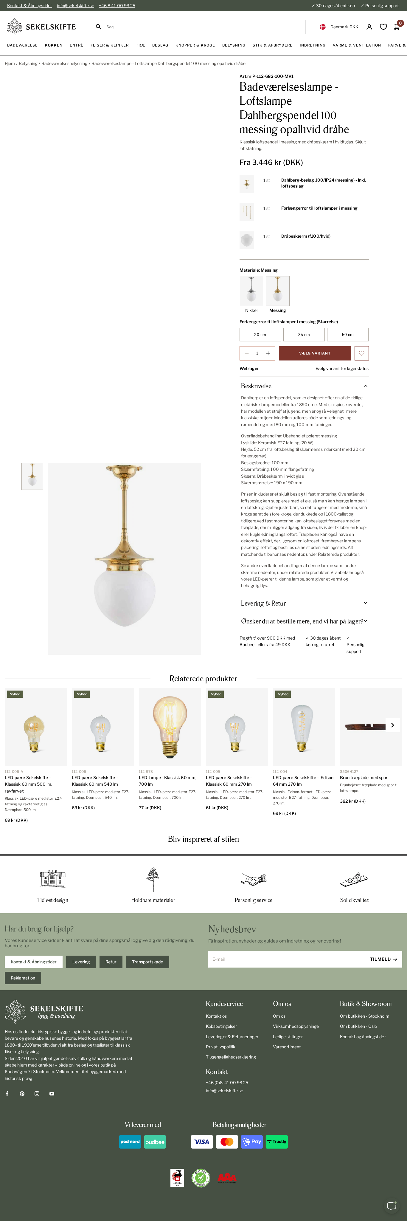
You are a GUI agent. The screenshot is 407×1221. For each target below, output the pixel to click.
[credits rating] (227, 1178)
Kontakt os (216, 1016)
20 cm (260, 334)
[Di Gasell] (177, 1178)
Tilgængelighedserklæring (231, 1056)
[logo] (41, 26)
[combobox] (203, 27)
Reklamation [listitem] (23, 977)
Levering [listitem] (81, 961)
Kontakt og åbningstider (363, 1036)
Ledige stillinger (288, 1036)
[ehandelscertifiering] (200, 1178)
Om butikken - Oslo (358, 1026)
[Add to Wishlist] (362, 353)
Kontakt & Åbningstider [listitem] (34, 961)
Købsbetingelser (221, 1026)
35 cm (304, 334)
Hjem (10, 63)
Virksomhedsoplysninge (296, 1026)
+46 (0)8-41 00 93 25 (227, 1082)
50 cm (348, 334)
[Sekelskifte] (69, 1012)
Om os (279, 1016)
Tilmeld (380, 959)
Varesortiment (287, 1046)
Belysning (28, 63)
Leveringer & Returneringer (232, 1036)
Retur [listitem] (110, 961)
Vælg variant (315, 353)
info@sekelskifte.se (75, 5)
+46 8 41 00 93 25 (117, 5)
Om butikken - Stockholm (364, 1016)
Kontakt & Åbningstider (29, 5)
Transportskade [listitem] (147, 961)
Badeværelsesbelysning (64, 63)
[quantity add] (268, 353)
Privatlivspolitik (220, 1046)
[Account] (369, 27)
